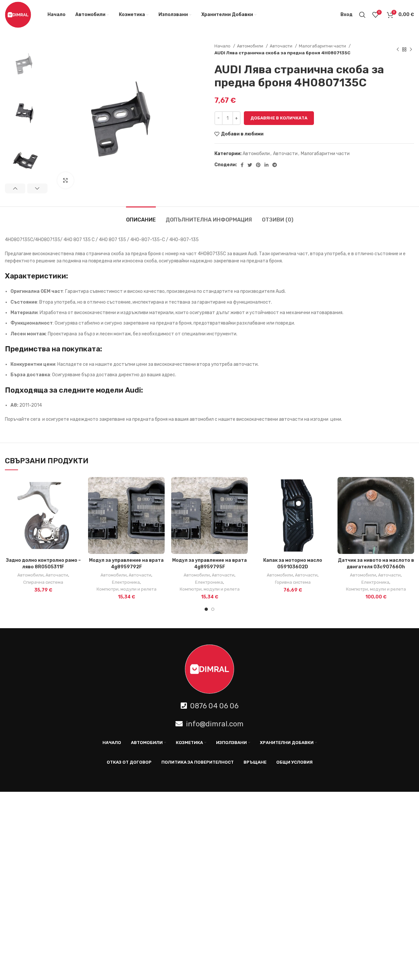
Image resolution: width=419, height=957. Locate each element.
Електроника (126, 582)
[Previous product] (397, 49)
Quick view (76, 487)
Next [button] (37, 188)
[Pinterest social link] (258, 165)
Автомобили (250, 46)
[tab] (141, 216)
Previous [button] (15, 188)
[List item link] (209, 706)
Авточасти (281, 46)
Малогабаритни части (323, 46)
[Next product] (411, 49)
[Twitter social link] (250, 165)
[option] (26, 64)
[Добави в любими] (76, 502)
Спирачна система (43, 582)
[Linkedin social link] (266, 165)
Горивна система (293, 582)
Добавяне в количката (278, 117)
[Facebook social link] (242, 165)
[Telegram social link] (274, 165)
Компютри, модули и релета (126, 589)
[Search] (362, 14)
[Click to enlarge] (65, 180)
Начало (222, 46)
